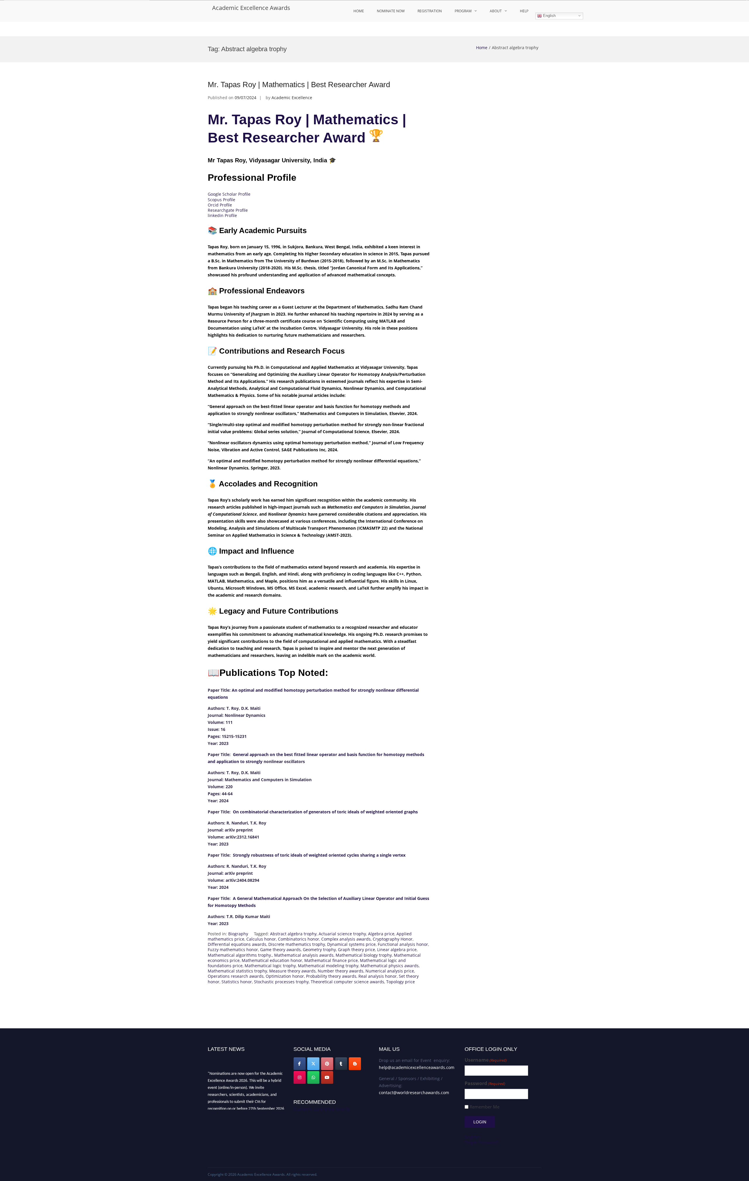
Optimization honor (285, 976)
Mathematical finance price (331, 960)
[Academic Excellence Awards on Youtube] (327, 1077)
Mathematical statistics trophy (237, 971)
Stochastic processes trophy (281, 981)
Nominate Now (391, 10)
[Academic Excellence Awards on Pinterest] (327, 1063)
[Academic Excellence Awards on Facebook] (299, 1063)
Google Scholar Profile (229, 194)
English (549, 15)
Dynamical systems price (351, 944)
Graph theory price (356, 949)
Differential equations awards (237, 944)
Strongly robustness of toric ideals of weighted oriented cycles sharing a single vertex (319, 855)
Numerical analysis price (389, 971)
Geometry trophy (319, 949)
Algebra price (381, 933)
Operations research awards (236, 976)
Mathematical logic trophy (270, 965)
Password (485, 1083)
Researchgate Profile (228, 210)
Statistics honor (236, 981)
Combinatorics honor (298, 939)
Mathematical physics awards (389, 965)
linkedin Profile (222, 215)
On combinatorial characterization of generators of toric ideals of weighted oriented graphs (325, 812)
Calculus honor (261, 939)
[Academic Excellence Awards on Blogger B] (355, 1063)
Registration (430, 10)
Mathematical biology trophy (364, 955)
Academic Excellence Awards (251, 8)
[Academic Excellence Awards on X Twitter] (313, 1063)
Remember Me (484, 1107)
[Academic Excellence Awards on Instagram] (299, 1077)
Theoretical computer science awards (347, 981)
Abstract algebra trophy (293, 933)
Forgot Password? (482, 1142)
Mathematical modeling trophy (328, 965)
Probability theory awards (331, 976)
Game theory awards (280, 949)
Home (358, 10)
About (496, 10)
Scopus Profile (221, 199)
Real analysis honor (377, 976)
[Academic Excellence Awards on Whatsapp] (313, 1077)
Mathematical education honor (272, 960)
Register (473, 1137)
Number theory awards (340, 971)
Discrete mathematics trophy (296, 944)
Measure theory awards (292, 971)
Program (463, 10)
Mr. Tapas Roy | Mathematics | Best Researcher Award (299, 84)
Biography (238, 933)
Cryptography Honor (393, 939)
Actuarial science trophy (342, 933)
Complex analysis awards (346, 939)
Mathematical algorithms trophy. (240, 955)
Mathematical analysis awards (304, 955)
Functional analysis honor (403, 944)
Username (486, 1060)
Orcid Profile (220, 205)
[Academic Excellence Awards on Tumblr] (341, 1063)
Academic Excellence (292, 97)
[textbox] (319, 807)
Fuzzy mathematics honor (233, 949)
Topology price (400, 981)
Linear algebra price (397, 949)
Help (524, 10)
